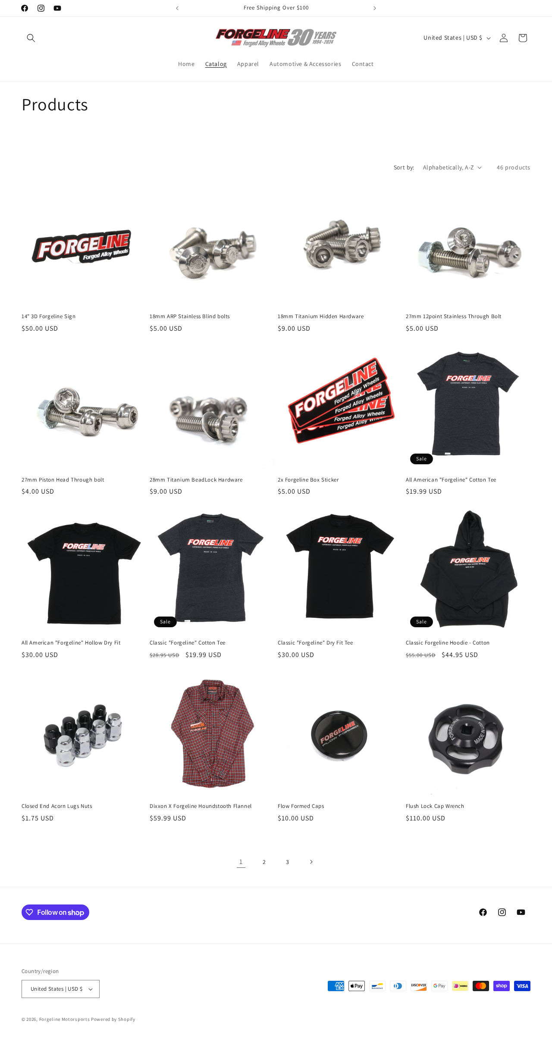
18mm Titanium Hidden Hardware (321, 316)
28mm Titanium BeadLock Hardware (196, 479)
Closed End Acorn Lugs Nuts (57, 806)
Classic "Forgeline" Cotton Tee (188, 642)
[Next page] (310, 861)
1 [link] (241, 861)
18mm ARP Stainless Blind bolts (190, 316)
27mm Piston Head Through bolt (63, 479)
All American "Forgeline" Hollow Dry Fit (71, 642)
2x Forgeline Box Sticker (308, 479)
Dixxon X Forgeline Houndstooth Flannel (201, 806)
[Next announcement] (374, 8)
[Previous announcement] (177, 8)
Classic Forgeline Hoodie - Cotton (448, 642)
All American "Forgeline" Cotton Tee (451, 479)
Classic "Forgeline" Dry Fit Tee (315, 642)
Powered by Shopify (113, 1019)
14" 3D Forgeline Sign (49, 316)
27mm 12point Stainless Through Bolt (454, 316)
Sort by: (404, 167)
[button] (31, 37)
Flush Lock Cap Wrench (435, 806)
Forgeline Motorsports (64, 1019)
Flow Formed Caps (301, 806)
